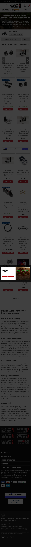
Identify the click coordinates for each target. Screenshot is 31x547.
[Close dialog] (29, 267)
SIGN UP (8, 276)
